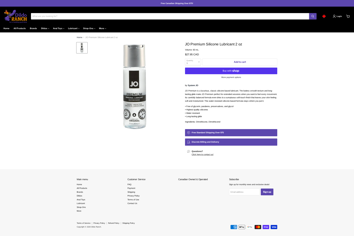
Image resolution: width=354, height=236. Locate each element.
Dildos (44, 28)
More (102, 28)
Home (6, 28)
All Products (20, 28)
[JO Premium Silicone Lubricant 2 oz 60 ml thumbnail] (81, 47)
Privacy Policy (133, 196)
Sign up (267, 191)
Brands (33, 28)
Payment (131, 188)
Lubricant (73, 28)
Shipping (131, 192)
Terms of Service (83, 223)
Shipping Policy (128, 223)
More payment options (231, 77)
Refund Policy (113, 223)
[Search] (313, 16)
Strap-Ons (88, 28)
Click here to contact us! (203, 154)
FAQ (129, 184)
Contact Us (132, 203)
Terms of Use (133, 199)
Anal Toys (58, 28)
